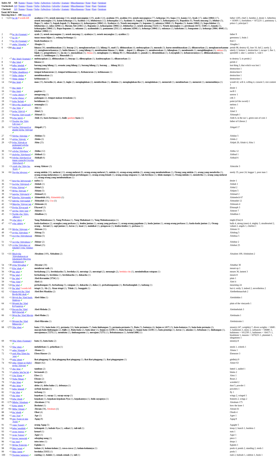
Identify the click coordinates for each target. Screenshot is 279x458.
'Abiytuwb (20, 184)
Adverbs (56, 3)
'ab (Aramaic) (19, 34)
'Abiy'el (18, 111)
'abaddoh (19, 69)
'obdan (18, 79)
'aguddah (19, 428)
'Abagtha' (19, 44)
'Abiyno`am (21, 204)
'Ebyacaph (20, 207)
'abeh (16, 88)
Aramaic (65, 3)
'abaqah (18, 389)
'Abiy (16, 108)
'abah (16, 82)
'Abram (18, 409)
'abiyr (17, 220)
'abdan (18, 75)
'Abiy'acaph (21, 114)
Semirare (102, 3)
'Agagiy (18, 425)
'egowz (18, 431)
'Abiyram (19, 229)
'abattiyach (21, 104)
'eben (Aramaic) (21, 341)
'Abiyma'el (20, 194)
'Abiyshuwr (21, 242)
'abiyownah (21, 181)
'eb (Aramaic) (19, 41)
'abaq (16, 382)
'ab (15, 18)
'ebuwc (18, 98)
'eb (15, 37)
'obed (16, 62)
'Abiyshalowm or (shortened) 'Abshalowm (21, 257)
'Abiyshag (20, 232)
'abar (16, 392)
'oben (17, 347)
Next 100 (26, 15)
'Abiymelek (21, 197)
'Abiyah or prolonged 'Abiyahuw (20, 145)
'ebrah (17, 399)
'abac (16, 369)
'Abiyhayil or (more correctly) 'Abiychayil (23, 160)
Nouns (29, 3)
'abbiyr (17, 223)
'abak (17, 268)
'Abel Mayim (22, 315)
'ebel (16, 285)
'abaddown (20, 72)
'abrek (17, 405)
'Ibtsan (18, 379)
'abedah (18, 65)
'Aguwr (18, 435)
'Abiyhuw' (20, 151)
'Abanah (18, 350)
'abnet (17, 359)
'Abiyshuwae (22, 236)
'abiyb (17, 118)
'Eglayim (19, 445)
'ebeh (16, 91)
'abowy (18, 94)
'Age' (16, 415)
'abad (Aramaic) (21, 59)
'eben (17, 327)
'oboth (16, 412)
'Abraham (20, 402)
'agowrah (19, 438)
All (15, 6)
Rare (94, 3)
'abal (16, 271)
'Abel (16, 281)
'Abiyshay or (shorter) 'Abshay (22, 246)
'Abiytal (18, 187)
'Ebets (17, 375)
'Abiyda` (19, 139)
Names (21, 3)
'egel (16, 441)
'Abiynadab (21, 201)
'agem (17, 451)
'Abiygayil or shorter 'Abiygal (22, 128)
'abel (16, 275)
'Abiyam (19, 191)
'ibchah (18, 101)
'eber (16, 395)
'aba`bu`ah (20, 372)
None (88, 3)
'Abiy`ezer (20, 211)
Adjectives (46, 3)
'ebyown (19, 172)
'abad (16, 47)
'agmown (20, 455)
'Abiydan (19, 136)
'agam (17, 448)
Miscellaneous (77, 3)
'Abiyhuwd (21, 154)
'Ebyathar (19, 265)
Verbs (36, 3)
